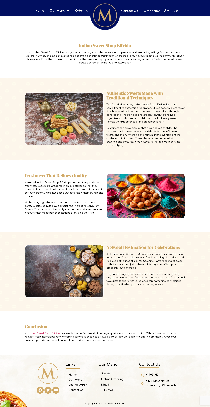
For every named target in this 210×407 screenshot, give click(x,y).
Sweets (105, 373)
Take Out (107, 390)
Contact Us (129, 11)
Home (39, 10)
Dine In (105, 384)
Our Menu (57, 10)
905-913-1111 (175, 11)
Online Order (78, 384)
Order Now (152, 11)
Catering (81, 10)
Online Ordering (112, 379)
